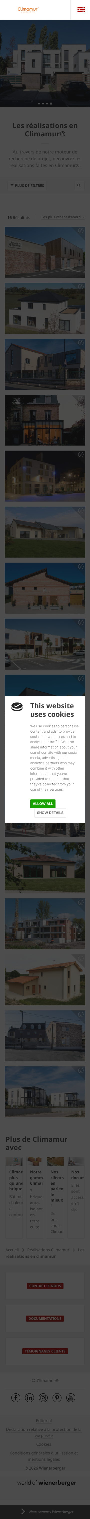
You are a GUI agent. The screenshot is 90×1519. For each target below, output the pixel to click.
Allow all (43, 803)
